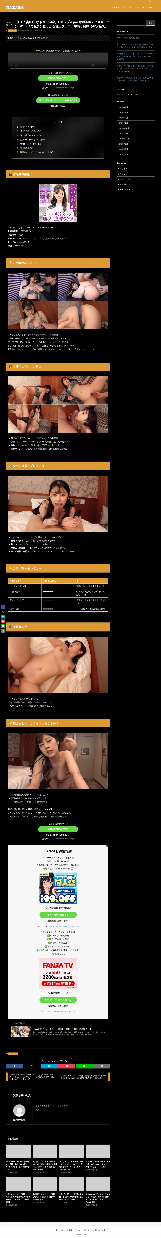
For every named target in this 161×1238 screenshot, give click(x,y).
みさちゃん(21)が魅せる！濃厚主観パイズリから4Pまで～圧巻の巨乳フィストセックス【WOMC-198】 (135, 68)
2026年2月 (123, 118)
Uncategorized (125, 179)
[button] (14, 1066)
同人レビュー (125, 190)
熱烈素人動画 (15, 7)
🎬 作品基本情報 (27, 127)
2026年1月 (123, 123)
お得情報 (123, 184)
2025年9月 (123, 144)
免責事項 (68, 1230)
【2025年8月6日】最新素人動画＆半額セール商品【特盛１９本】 (62, 1029)
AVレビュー (12, 30)
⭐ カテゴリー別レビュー (31, 144)
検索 (150, 23)
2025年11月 (124, 133)
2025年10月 (124, 139)
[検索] (153, 1)
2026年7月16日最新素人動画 (128, 38)
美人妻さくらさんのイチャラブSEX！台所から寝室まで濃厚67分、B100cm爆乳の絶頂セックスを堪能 (135, 56)
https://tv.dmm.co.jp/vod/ (64, 1011)
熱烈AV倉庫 (19, 1120)
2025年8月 (123, 149)
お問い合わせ (98, 1230)
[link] (37, 1110)
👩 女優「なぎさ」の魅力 (31, 135)
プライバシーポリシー (82, 1230)
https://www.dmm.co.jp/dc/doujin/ (64, 926)
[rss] (150, 1)
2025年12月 (124, 128)
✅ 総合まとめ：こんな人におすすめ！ (37, 152)
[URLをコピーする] (101, 1066)
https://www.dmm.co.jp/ (64, 88)
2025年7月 (123, 154)
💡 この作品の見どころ (30, 131)
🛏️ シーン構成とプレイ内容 (32, 140)
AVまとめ (123, 169)
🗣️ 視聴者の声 (26, 148)
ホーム (60, 1230)
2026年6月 (123, 112)
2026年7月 (123, 107)
